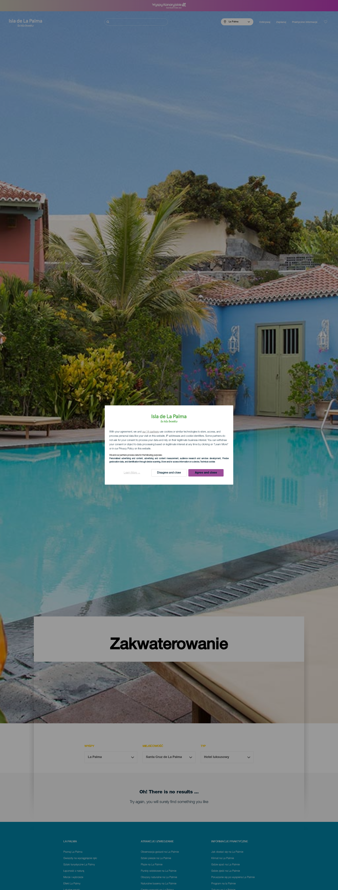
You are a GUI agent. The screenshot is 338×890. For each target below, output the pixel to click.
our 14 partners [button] (150, 432)
